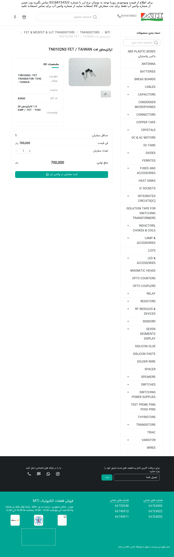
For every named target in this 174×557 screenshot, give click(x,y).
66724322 (155, 511)
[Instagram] (58, 474)
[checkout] (24, 17)
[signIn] (15, 17)
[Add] (30, 151)
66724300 (155, 506)
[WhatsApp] (48, 474)
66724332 (155, 517)
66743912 (122, 511)
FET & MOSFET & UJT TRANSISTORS (49, 33)
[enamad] (62, 520)
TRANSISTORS (90, 33)
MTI (107, 33)
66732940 (122, 506)
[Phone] (29, 474)
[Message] (39, 474)
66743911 (122, 517)
